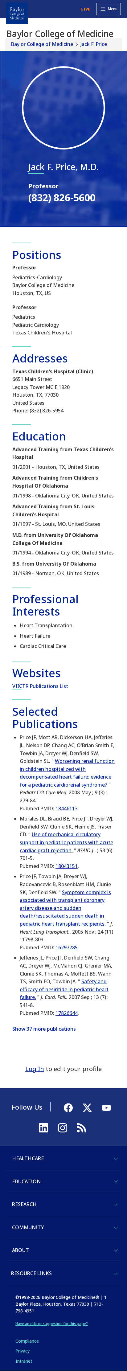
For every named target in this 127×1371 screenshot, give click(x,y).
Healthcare (28, 1158)
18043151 (66, 866)
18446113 (66, 808)
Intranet (23, 1361)
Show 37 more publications (44, 1028)
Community (28, 1227)
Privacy (22, 1351)
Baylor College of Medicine (42, 44)
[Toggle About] (116, 1250)
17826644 (66, 1013)
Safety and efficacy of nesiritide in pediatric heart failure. (64, 989)
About (20, 1250)
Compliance (27, 1341)
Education (26, 1181)
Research (24, 1204)
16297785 (66, 947)
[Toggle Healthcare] (116, 1159)
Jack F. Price (93, 44)
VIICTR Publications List (40, 686)
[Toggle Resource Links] (116, 1274)
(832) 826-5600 (62, 197)
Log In (34, 1069)
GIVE (85, 9)
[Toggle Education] (116, 1181)
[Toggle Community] (116, 1228)
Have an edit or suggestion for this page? (51, 1323)
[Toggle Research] (116, 1204)
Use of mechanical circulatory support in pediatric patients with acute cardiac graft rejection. (66, 842)
